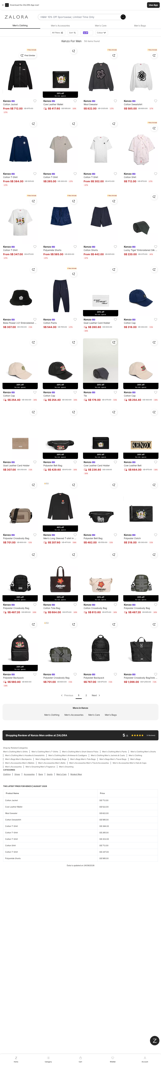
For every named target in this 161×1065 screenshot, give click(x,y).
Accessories (29, 774)
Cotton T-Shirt (11, 826)
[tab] (20, 26)
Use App (153, 5)
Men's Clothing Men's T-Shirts (45, 751)
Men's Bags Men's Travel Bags (113, 759)
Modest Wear (76, 774)
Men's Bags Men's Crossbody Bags (51, 759)
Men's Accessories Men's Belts (51, 763)
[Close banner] (2, 5)
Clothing (7, 774)
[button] (80, 5)
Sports (50, 774)
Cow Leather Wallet (13, 807)
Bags (41, 774)
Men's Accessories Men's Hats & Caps (129, 763)
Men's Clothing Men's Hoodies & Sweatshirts (24, 755)
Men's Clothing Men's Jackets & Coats (108, 755)
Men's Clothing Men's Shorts (143, 751)
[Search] (123, 16)
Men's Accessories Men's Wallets (19, 763)
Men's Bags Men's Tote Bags (83, 759)
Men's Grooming (66, 766)
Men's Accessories (73, 714)
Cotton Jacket (11, 800)
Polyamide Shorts (13, 858)
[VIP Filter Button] (86, 32)
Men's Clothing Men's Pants (114, 751)
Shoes (17, 774)
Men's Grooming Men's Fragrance (40, 766)
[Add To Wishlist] (35, 101)
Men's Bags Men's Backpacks (18, 759)
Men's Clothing (51, 714)
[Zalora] (16, 17)
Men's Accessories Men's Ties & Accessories (89, 763)
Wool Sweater (11, 813)
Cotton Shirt (10, 845)
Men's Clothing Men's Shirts (15, 751)
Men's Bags (111, 714)
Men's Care (94, 714)
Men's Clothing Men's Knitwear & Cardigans (67, 755)
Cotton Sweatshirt (13, 819)
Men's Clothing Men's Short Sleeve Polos (80, 751)
